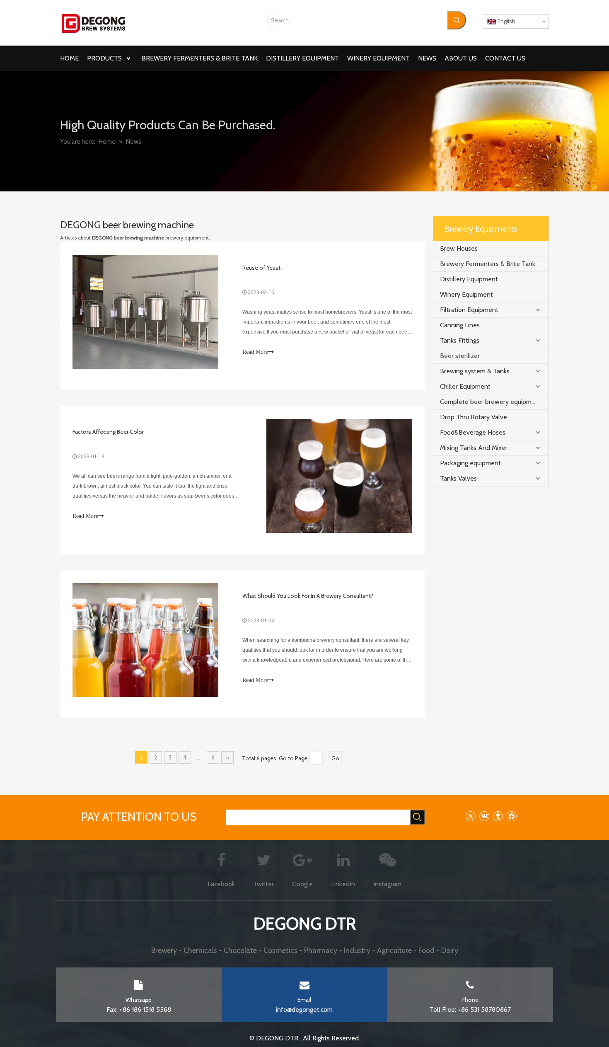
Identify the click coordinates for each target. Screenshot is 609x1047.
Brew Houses (459, 248)
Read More (255, 352)
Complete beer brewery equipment (490, 402)
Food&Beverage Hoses (472, 432)
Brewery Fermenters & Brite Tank (487, 264)
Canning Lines (460, 325)
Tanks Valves (458, 478)
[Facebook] (511, 816)
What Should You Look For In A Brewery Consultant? (307, 596)
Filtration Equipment (469, 310)
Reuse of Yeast (261, 267)
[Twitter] (470, 816)
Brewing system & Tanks (475, 371)
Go (335, 758)
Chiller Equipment (465, 386)
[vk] (484, 816)
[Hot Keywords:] (456, 20)
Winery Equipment (466, 294)
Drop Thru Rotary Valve (473, 417)
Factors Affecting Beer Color (108, 431)
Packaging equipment (470, 463)
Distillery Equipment (469, 279)
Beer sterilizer (460, 356)
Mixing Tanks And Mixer (474, 448)
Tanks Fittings (459, 340)
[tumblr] (498, 816)
